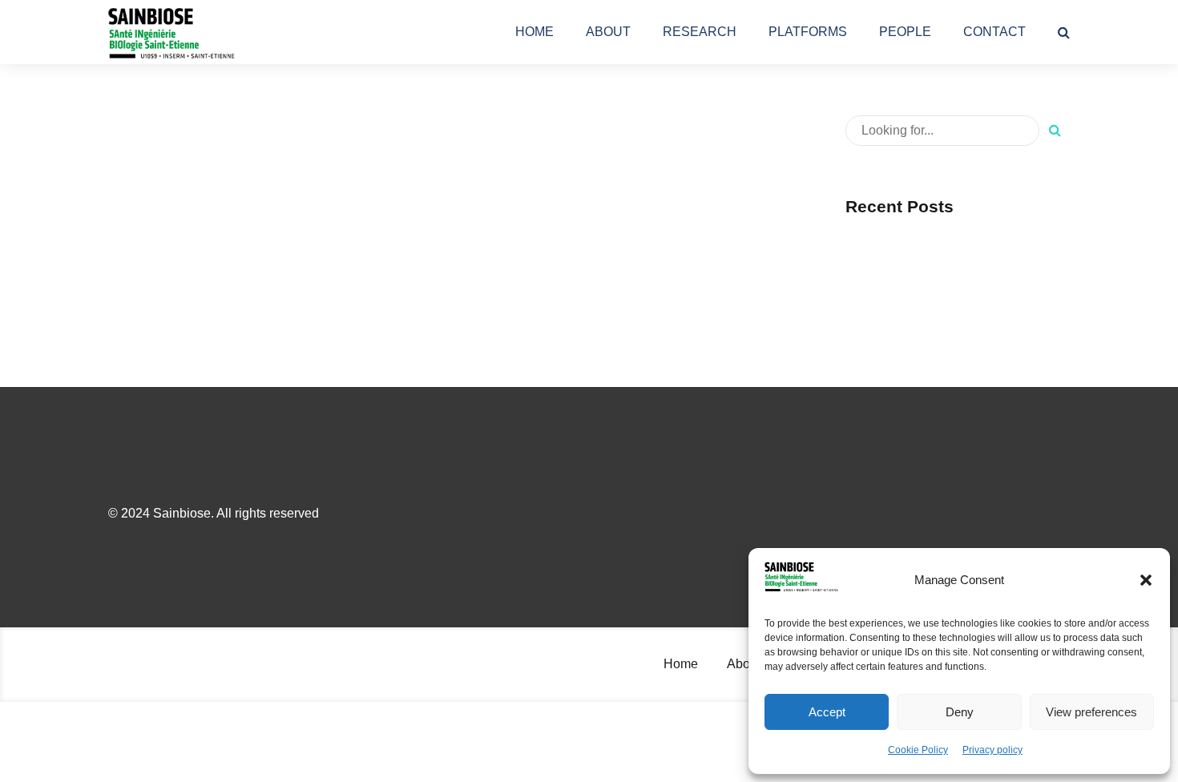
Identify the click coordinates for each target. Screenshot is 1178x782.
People (905, 31)
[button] (1146, 580)
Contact (994, 31)
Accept (827, 712)
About (608, 31)
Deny (960, 712)
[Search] (1064, 32)
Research (699, 31)
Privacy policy (992, 750)
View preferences (1091, 712)
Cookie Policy (918, 750)
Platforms (808, 31)
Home (534, 31)
